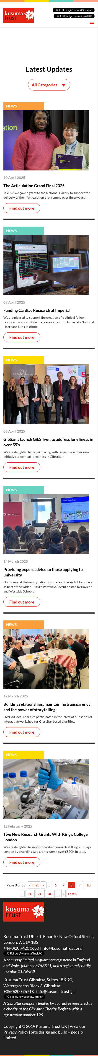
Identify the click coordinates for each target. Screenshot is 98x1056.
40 (50, 893)
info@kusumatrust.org (61, 948)
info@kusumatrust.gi (55, 991)
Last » (72, 893)
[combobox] (49, 85)
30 (40, 893)
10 (88, 885)
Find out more (21, 208)
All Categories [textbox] (44, 84)
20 (30, 893)
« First (34, 885)
